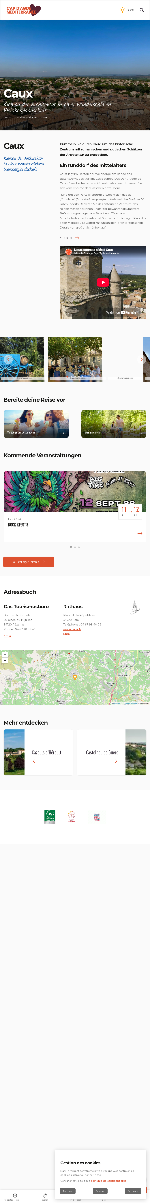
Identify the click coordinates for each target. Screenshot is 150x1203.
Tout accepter (133, 1191)
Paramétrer (100, 1191)
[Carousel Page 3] (75, 376)
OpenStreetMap (131, 703)
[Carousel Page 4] (79, 376)
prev (8, 359)
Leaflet (117, 703)
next (141, 359)
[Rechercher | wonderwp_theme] (141, 10)
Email (8, 636)
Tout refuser (67, 1191)
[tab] (71, 547)
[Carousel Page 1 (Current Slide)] (67, 377)
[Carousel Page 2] (71, 376)
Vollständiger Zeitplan (26, 562)
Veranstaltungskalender (15, 1200)
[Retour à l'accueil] (24, 10)
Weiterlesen (66, 237)
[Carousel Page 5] (82, 376)
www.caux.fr (72, 629)
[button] (75, 677)
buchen (45, 1200)
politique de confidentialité (108, 1180)
